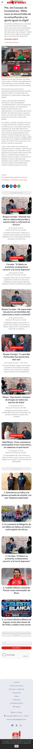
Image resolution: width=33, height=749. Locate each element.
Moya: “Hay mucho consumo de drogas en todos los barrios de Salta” (16, 400)
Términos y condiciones (16, 689)
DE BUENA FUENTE (11, 39)
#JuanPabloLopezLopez (18, 180)
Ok (17, 746)
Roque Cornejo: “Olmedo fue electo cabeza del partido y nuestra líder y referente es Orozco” (16, 220)
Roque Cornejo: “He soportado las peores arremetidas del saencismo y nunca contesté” (16, 312)
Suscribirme (16, 648)
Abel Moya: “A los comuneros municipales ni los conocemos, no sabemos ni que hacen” (16, 445)
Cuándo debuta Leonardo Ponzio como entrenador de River (16, 590)
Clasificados (16, 700)
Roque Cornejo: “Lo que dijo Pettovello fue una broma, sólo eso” (16, 357)
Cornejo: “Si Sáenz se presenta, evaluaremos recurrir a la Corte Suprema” (16, 267)
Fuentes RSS (16, 693)
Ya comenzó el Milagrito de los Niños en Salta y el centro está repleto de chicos (16, 527)
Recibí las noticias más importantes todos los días (16, 634)
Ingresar (17, 706)
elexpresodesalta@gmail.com (16, 719)
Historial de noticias (16, 685)
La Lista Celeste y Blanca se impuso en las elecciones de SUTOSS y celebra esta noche (16, 622)
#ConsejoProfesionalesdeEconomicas (14, 177)
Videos (16, 696)
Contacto (16, 682)
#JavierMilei (5, 180)
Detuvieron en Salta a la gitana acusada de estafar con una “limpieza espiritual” (16, 495)
